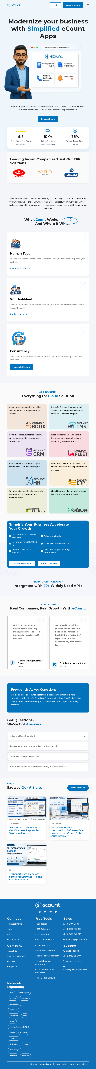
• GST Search (41, 924)
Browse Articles (78, 787)
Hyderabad (14, 1044)
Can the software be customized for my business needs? (38, 767)
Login (55, 5)
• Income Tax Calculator (46, 978)
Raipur (26, 1044)
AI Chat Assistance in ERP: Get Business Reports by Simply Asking (25, 830)
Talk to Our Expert (49, 563)
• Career (11, 961)
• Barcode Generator (45, 939)
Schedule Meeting (22, 367)
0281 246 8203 (72, 951)
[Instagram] (40, 911)
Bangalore (14, 1015)
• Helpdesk (12, 966)
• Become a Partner (16, 956)
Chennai (23, 1033)
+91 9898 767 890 (73, 929)
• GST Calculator (42, 929)
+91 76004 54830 (73, 956)
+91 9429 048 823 (73, 934)
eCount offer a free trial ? (22, 736)
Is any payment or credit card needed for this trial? (34, 746)
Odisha (12, 1033)
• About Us (12, 951)
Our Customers (17, 314)
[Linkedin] (45, 911)
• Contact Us (13, 939)
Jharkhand (14, 1038)
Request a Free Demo (22, 563)
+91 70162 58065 (73, 961)
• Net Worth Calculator (45, 950)
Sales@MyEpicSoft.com (76, 939)
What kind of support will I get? (25, 756)
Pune (25, 1015)
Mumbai (13, 998)
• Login (10, 929)
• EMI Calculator (42, 945)
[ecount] (48, 905)
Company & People (19, 268)
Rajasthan (13, 1010)
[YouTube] (51, 911)
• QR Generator (42, 934)
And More (25, 1055)
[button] (87, 5)
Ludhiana (13, 1055)
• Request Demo (14, 924)
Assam (12, 1021)
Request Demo (73, 5)
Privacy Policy (61, 1064)
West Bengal (14, 1050)
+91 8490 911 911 (72, 924)
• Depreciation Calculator (47, 955)
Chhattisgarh (23, 993)
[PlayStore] (56, 911)
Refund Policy (46, 1064)
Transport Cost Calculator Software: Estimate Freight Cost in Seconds (25, 877)
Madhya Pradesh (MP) (18, 1027)
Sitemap (34, 1064)
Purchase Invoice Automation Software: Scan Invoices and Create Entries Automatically (68, 831)
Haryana (24, 998)
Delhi (11, 993)
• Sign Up (11, 934)
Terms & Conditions (79, 1064)
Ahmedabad (14, 1004)
